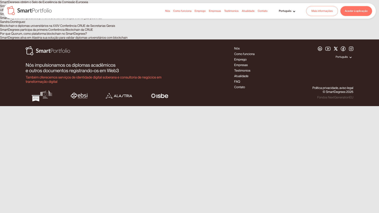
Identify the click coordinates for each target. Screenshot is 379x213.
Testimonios (231, 11)
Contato (262, 11)
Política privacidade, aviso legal (332, 88)
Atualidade (248, 11)
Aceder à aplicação (356, 11)
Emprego (200, 11)
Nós (167, 11)
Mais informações (322, 11)
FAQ (237, 81)
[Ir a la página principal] (29, 11)
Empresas (215, 11)
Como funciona (182, 11)
